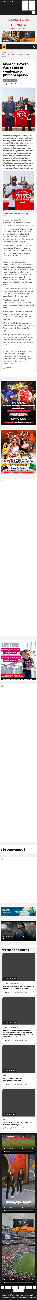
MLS (4, 1075)
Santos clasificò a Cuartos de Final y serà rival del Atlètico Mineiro (18, 988)
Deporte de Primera (20, 84)
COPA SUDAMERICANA (10, 983)
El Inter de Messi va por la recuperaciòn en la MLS (13, 1080)
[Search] (34, 47)
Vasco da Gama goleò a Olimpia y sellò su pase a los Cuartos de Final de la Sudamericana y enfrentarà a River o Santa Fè (18, 1033)
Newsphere (20, 1298)
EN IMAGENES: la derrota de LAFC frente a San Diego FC (17, 1123)
